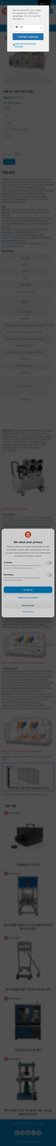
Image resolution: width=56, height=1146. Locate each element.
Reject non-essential (28, 597)
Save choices (28, 605)
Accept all (28, 590)
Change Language (28, 36)
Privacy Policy (28, 611)
